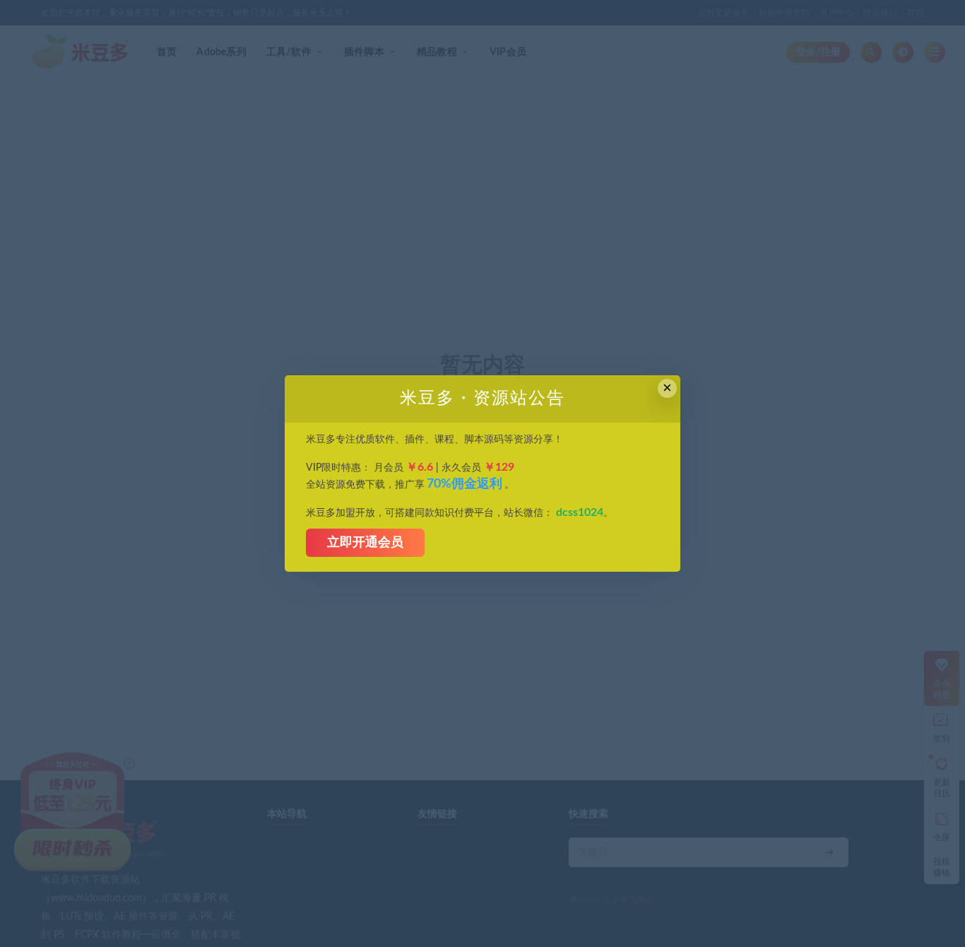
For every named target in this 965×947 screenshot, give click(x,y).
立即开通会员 (365, 542)
